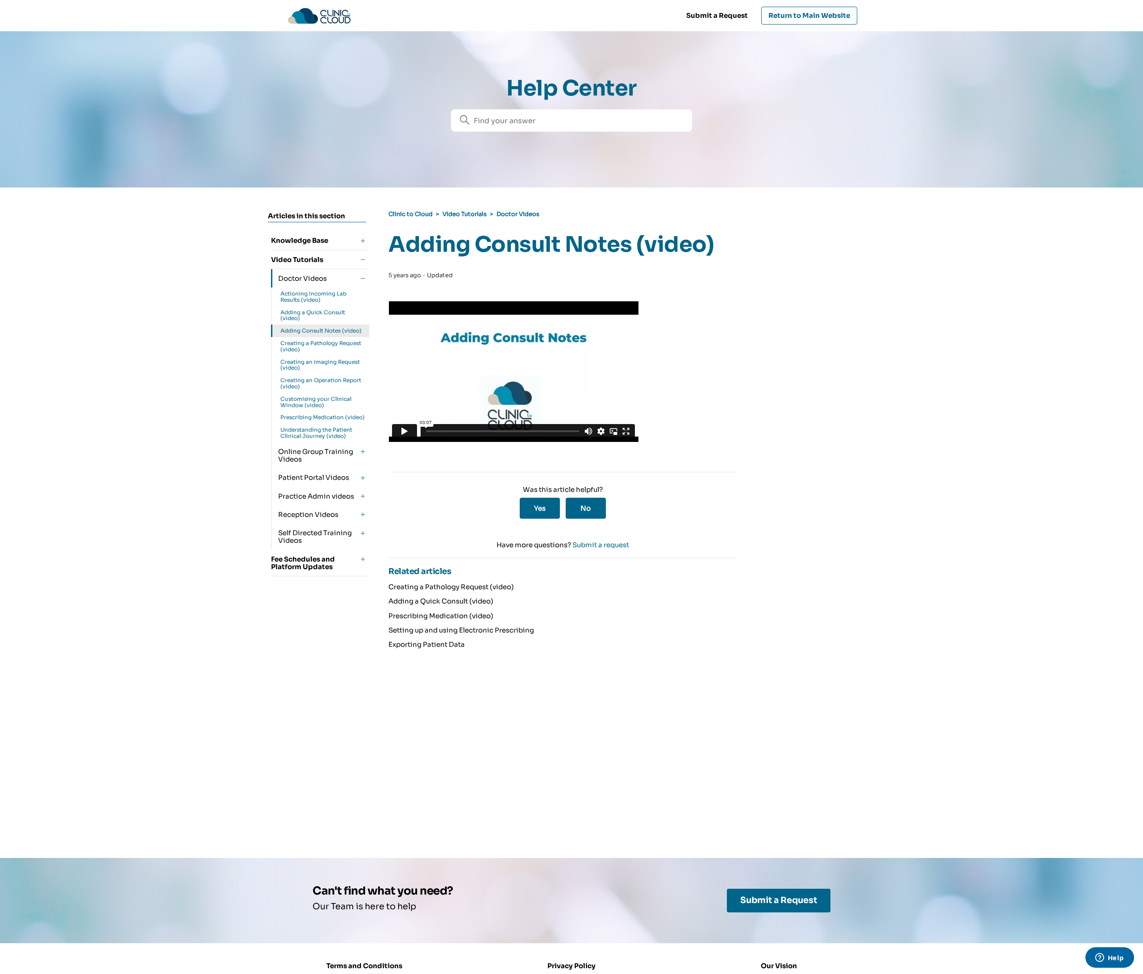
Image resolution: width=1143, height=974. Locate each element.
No (585, 508)
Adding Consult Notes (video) (321, 330)
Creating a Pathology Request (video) (320, 346)
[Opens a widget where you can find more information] (1109, 958)
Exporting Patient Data (426, 644)
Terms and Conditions (364, 966)
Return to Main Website (809, 15)
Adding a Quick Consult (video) (312, 315)
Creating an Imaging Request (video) (320, 364)
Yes (540, 508)
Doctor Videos (517, 214)
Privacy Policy (571, 966)
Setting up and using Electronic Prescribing (461, 630)
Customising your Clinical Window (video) (315, 401)
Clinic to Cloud (410, 214)
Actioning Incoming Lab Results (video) (313, 296)
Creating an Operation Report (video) (320, 383)
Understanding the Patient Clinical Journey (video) (316, 432)
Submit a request (600, 545)
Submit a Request (717, 15)
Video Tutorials (464, 214)
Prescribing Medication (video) (322, 417)
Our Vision (779, 966)
